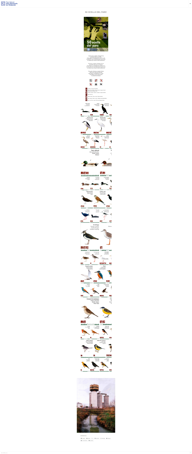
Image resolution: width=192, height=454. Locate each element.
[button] (85, 110)
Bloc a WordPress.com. (4, 452)
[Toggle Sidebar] (190, 3)
